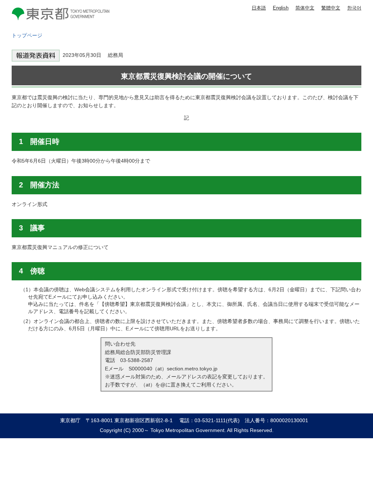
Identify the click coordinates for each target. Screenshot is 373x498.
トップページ (27, 35)
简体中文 (304, 8)
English (280, 8)
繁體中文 (330, 8)
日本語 (259, 8)
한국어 (354, 8)
